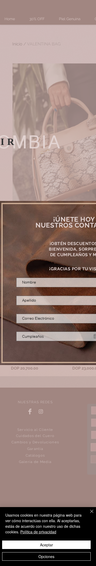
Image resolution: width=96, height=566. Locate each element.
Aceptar (46, 544)
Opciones (46, 556)
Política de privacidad (38, 531)
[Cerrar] (88, 514)
